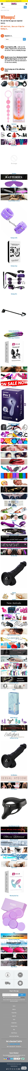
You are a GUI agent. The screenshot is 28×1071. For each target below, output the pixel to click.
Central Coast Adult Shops (14, 1036)
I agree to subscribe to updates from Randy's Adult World (15, 997)
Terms (14, 1019)
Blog (14, 1029)
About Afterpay (14, 1033)
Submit (22, 994)
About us (14, 1009)
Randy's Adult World (13, 1063)
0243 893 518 (15, 1044)
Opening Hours (14, 1022)
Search (14, 1006)
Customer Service (14, 1026)
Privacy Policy (23, 997)
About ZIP (14, 1016)
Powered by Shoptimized (14, 1066)
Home (2, 10)
